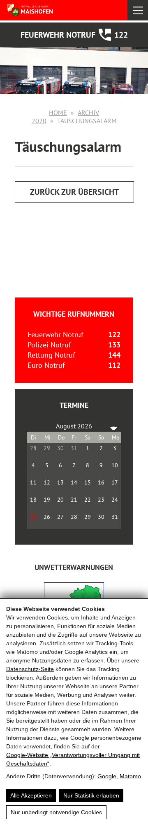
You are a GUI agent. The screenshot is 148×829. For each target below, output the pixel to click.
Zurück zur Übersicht (74, 192)
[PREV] (34, 426)
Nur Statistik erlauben (91, 795)
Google (106, 776)
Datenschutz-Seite (30, 669)
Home (58, 112)
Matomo (130, 776)
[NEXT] (113, 426)
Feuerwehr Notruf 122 (74, 34)
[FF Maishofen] (44, 10)
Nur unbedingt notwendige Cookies (56, 812)
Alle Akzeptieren (31, 795)
